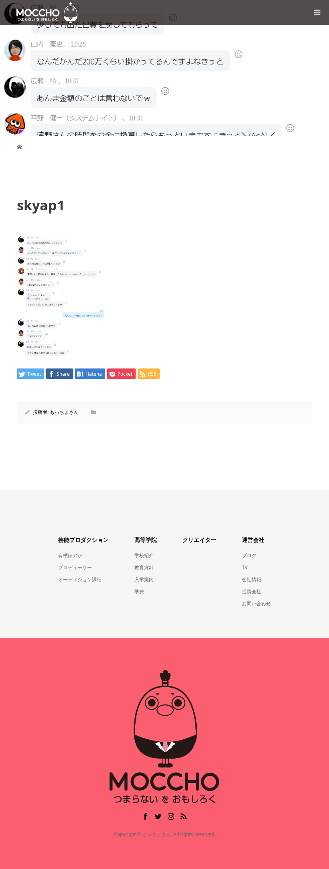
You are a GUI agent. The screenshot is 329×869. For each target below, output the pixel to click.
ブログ (249, 555)
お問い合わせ (256, 603)
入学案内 (144, 579)
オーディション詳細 (80, 579)
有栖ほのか (70, 555)
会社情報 (251, 579)
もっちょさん (64, 412)
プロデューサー (75, 567)
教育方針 (144, 567)
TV (245, 567)
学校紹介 (144, 555)
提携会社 (251, 591)
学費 (139, 591)
